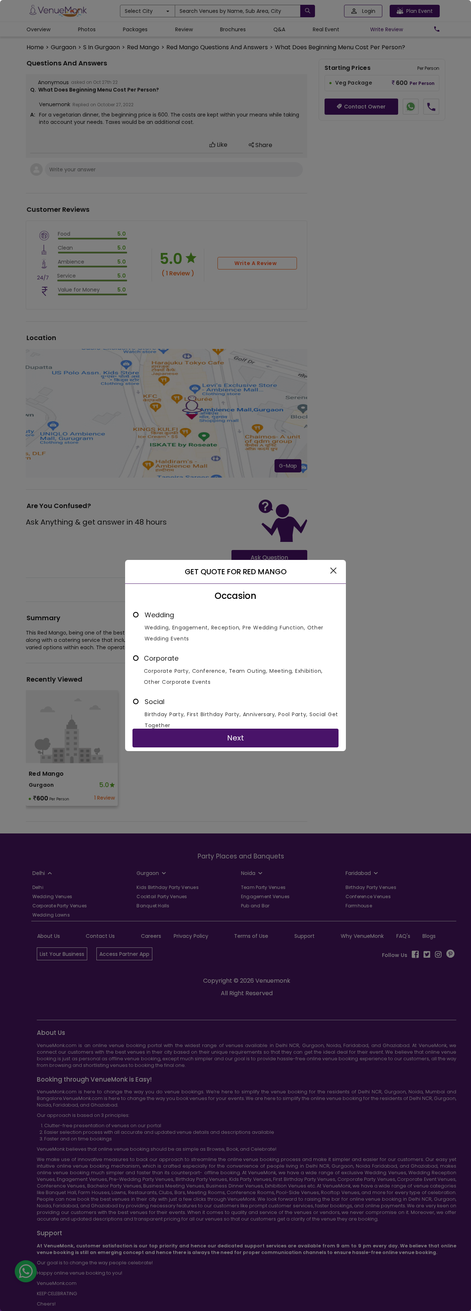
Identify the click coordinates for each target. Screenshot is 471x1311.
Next (235, 738)
